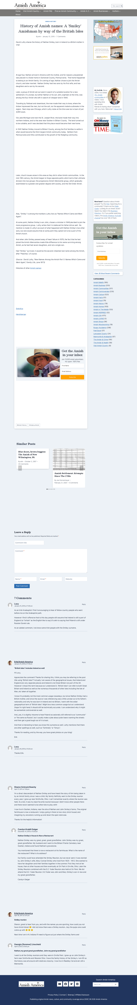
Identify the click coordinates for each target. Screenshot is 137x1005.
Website (69, 579)
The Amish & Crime (100, 340)
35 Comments (23, 464)
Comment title (21, 543)
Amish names (35, 268)
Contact (63, 995)
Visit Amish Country (100, 346)
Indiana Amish (34, 425)
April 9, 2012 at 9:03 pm (21, 946)
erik (39, 36)
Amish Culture (98, 295)
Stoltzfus (19, 309)
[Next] (81, 468)
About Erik (118, 109)
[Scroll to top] (132, 997)
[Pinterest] (77, 984)
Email (43, 579)
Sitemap (71, 995)
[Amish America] (30, 5)
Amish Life (97, 316)
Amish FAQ (47, 11)
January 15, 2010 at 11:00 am (23, 606)
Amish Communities (101, 288)
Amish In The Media (100, 309)
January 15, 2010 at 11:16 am (23, 664)
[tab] (47, 489)
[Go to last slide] (20, 468)
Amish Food (97, 300)
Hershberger (21, 314)
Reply (84, 604)
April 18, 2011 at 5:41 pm (22, 915)
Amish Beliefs (98, 282)
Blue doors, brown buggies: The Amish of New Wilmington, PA (32, 454)
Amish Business (99, 285)
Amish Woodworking (101, 325)
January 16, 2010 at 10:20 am (23, 749)
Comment (20, 551)
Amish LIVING (98, 319)
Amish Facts (98, 297)
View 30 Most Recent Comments (106, 273)
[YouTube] (59, 984)
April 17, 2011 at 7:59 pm (21, 789)
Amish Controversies (101, 291)
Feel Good (97, 331)
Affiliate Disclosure (82, 995)
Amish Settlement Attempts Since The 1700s (68, 475)
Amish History (50, 21)
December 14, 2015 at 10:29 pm (28, 831)
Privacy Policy (53, 995)
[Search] (115, 984)
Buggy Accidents (99, 328)
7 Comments (61, 36)
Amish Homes (98, 306)
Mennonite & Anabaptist (102, 337)
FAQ (107, 204)
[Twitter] (71, 984)
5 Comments (73, 483)
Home (18, 11)
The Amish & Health (100, 343)
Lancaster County (100, 334)
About (18, 14)
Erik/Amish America (23, 662)
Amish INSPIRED (99, 313)
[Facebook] (65, 984)
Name (18, 579)
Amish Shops (98, 322)
